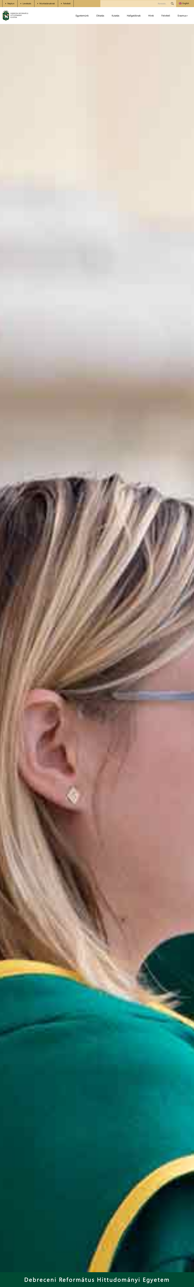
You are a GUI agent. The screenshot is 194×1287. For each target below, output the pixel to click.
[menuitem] (184, 3)
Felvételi (66, 3)
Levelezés (27, 3)
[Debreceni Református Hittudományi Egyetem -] (15, 15)
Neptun (10, 3)
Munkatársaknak (47, 3)
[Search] (172, 3)
